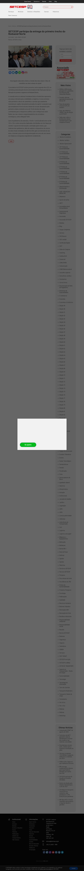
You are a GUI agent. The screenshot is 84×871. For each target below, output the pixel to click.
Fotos (50, 1)
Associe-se (36, 1)
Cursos (46, 11)
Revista (44, 1)
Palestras (56, 11)
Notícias (20, 11)
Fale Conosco (12, 15)
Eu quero (28, 445)
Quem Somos (27, 1)
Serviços (11, 11)
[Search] (72, 7)
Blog (56, 1)
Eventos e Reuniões (33, 11)
